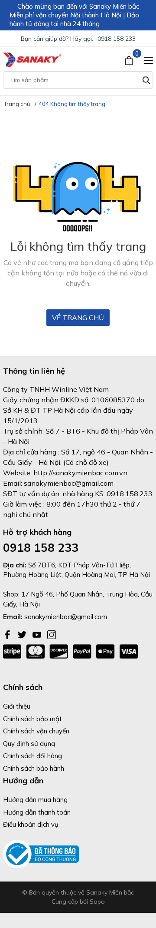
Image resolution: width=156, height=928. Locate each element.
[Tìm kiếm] (146, 79)
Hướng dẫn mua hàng (35, 799)
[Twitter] (23, 634)
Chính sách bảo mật (32, 719)
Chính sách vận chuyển (36, 731)
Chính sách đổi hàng (32, 756)
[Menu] (148, 59)
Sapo (97, 901)
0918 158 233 (117, 39)
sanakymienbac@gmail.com (65, 617)
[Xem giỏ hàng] (129, 59)
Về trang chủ (78, 317)
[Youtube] (37, 634)
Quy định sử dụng (29, 743)
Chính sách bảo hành (33, 768)
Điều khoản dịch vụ (30, 824)
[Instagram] (51, 634)
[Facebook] (8, 634)
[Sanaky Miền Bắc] (32, 60)
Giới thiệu (16, 706)
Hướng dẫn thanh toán (37, 812)
